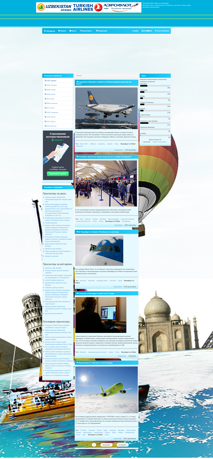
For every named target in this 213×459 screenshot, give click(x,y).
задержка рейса (102, 281)
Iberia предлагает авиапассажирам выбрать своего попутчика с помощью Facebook (58, 365)
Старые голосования (159, 142)
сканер (110, 352)
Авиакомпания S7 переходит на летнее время (95, 363)
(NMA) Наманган (51, 103)
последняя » (122, 445)
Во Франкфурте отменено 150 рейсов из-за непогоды (98, 232)
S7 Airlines (83, 430)
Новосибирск (87, 432)
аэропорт (83, 281)
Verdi (81, 219)
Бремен (88, 219)
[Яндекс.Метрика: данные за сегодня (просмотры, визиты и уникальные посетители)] (135, 453)
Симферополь (130, 432)
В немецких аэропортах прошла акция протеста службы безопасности (104, 157)
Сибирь (120, 432)
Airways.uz (50, 31)
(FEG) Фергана (51, 126)
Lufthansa (93, 144)
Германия (91, 281)
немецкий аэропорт (127, 219)
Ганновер (103, 219)
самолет (109, 144)
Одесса (107, 432)
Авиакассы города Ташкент (54, 288)
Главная (79, 75)
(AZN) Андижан (51, 85)
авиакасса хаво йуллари (53, 249)
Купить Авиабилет (163, 31)
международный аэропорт (97, 352)
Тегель (101, 221)
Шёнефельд (126, 221)
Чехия (107, 435)
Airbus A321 (84, 144)
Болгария (92, 430)
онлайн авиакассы (51, 223)
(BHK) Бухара (51, 90)
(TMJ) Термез (51, 117)
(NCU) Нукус (50, 108)
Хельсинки (79, 146)
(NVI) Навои (50, 99)
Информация (102, 31)
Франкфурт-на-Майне (128, 144)
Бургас (99, 430)
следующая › (106, 445)
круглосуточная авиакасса (54, 313)
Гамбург (95, 219)
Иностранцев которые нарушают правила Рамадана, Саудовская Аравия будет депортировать (58, 239)
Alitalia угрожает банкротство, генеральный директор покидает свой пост (58, 199)
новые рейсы (98, 432)
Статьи (116, 144)
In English (135, 31)
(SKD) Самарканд (52, 112)
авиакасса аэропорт (52, 256)
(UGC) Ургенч (50, 121)
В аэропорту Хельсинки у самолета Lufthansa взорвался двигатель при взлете (103, 83)
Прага (114, 432)
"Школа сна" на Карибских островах (57, 375)
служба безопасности (83, 221)
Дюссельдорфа (113, 219)
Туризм (73, 31)
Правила (63, 31)
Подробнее (118, 150)
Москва (78, 432)
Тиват (84, 435)
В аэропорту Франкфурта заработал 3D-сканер (96, 293)
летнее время (131, 430)
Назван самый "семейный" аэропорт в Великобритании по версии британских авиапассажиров (58, 354)
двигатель (101, 144)
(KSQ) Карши (50, 94)
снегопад (113, 281)
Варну (106, 430)
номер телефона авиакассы (54, 280)
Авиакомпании (86, 31)
